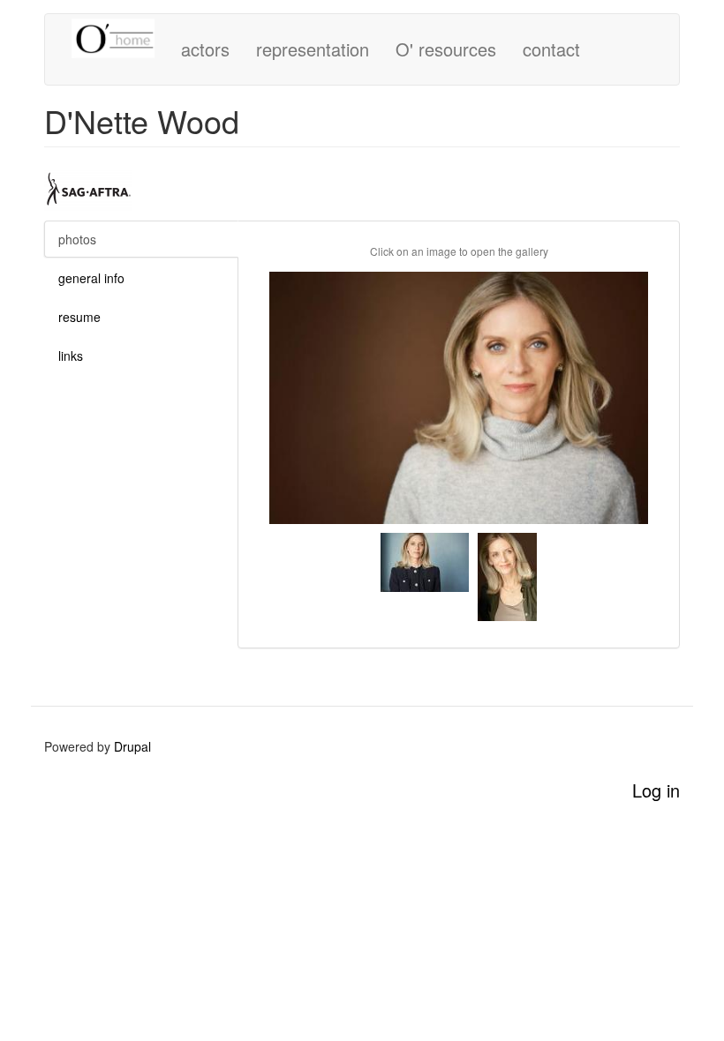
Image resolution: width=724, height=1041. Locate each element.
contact (551, 49)
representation (312, 49)
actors (205, 49)
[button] (458, 398)
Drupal (132, 746)
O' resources (446, 49)
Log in (656, 790)
